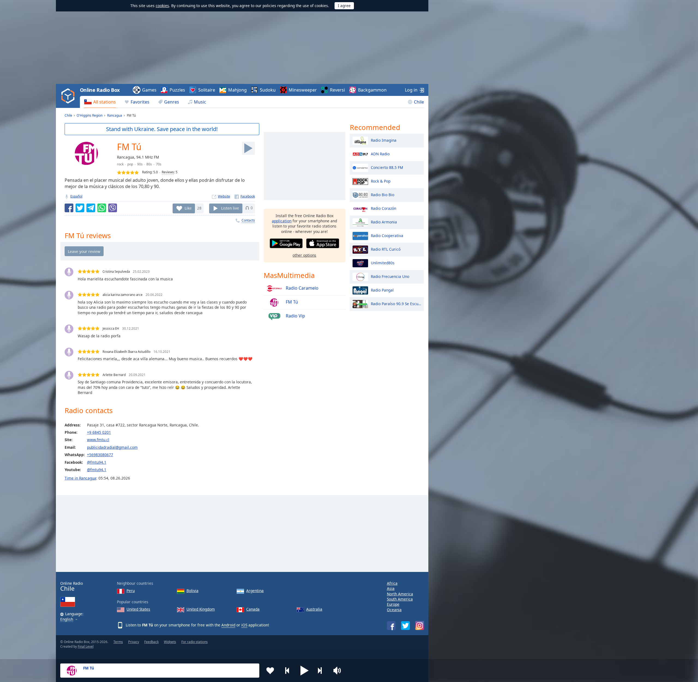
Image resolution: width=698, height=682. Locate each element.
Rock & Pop (380, 180)
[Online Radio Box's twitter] (405, 625)
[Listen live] (248, 148)
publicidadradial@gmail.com (112, 447)
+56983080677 (100, 454)
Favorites (140, 102)
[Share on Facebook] (69, 208)
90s (140, 164)
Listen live (230, 207)
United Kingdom (200, 609)
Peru (131, 590)
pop (130, 164)
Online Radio (71, 586)
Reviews (168, 172)
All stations (104, 102)
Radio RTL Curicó (386, 248)
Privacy (133, 641)
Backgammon (372, 90)
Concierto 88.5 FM (387, 167)
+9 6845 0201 (99, 432)
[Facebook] (244, 196)
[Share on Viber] (112, 208)
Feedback (151, 641)
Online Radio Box (100, 90)
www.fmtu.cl (98, 439)
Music (200, 102)
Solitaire (206, 90)
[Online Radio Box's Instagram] (419, 625)
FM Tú (291, 302)
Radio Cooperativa (387, 235)
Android (228, 625)
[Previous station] (287, 670)
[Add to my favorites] (270, 670)
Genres (171, 102)
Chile (419, 102)
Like (188, 207)
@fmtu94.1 (96, 462)
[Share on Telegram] (90, 208)
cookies (162, 5)
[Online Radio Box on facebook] (391, 625)
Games (149, 90)
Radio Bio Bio (382, 194)
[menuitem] (100, 102)
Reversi (337, 90)
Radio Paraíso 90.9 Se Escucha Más (396, 303)
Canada (253, 609)
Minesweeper (303, 90)
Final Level (86, 646)
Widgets (170, 641)
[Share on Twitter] (80, 208)
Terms (118, 641)
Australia (314, 609)
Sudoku (268, 90)
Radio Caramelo (301, 288)
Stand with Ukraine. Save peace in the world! (162, 129)
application (281, 220)
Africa (392, 583)
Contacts (248, 220)
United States (138, 609)
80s (149, 164)
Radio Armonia (384, 221)
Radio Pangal (382, 289)
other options (304, 255)
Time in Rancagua (80, 478)
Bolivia (192, 590)
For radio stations (194, 641)
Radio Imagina (383, 140)
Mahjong (237, 90)
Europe (393, 604)
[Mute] (338, 670)
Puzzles (177, 90)
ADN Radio (380, 153)
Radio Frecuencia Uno (390, 276)
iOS (244, 625)
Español (76, 196)
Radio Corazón (383, 208)
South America (400, 599)
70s (158, 164)
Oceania (394, 609)
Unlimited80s (383, 262)
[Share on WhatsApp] (101, 208)
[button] (304, 670)
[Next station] (321, 670)
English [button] (66, 619)
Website (224, 196)
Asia (391, 588)
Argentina (255, 590)
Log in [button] (411, 90)
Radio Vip (295, 316)
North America (400, 593)
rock (120, 164)
